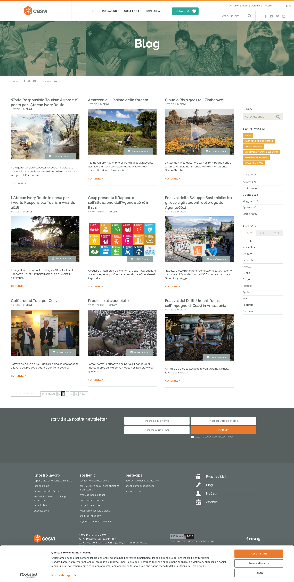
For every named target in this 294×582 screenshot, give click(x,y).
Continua (17, 183)
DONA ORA (182, 11)
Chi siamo (234, 5)
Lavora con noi (133, 491)
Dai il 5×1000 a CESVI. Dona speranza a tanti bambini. (99, 488)
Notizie (15, 109)
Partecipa (153, 11)
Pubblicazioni (41, 510)
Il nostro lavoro (104, 11)
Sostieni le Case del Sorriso (94, 480)
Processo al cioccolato (108, 300)
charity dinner (253, 146)
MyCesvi (268, 5)
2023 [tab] (276, 233)
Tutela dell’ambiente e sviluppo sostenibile (50, 498)
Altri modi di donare (90, 516)
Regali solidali (216, 476)
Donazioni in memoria (92, 500)
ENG (288, 6)
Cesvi (29, 109)
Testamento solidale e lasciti (95, 510)
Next (83, 393)
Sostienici (131, 11)
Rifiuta (259, 572)
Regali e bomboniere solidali (95, 521)
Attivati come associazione (140, 486)
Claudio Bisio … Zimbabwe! (194, 100)
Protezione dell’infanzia (46, 491)
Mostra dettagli (61, 575)
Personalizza (257, 563)
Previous (49, 393)
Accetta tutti (259, 553)
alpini (248, 136)
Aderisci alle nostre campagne (142, 480)
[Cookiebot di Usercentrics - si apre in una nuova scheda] (29, 575)
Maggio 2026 (251, 201)
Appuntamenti (96, 211)
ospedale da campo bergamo (261, 152)
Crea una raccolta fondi (92, 495)
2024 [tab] (263, 233)
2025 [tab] (249, 233)
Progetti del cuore (90, 505)
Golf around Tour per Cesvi (34, 300)
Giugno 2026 (250, 194)
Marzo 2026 (250, 214)
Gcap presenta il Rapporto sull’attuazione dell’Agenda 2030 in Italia (118, 202)
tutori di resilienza (256, 157)
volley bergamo (254, 163)
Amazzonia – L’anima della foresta (118, 100)
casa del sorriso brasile (259, 141)
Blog (245, 5)
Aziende (255, 5)
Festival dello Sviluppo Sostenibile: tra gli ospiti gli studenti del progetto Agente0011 (198, 202)
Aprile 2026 (249, 207)
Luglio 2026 (250, 188)
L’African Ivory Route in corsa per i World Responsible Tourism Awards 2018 (43, 202)
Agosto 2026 (250, 182)
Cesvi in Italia (40, 505)
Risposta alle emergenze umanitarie (53, 480)
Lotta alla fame (41, 486)
